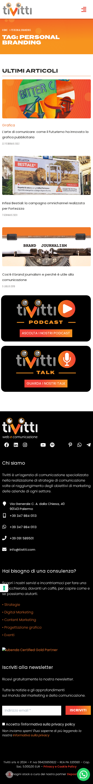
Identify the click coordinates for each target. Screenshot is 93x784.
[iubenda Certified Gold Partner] (30, 649)
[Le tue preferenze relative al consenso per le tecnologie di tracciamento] (4, 588)
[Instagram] (24, 445)
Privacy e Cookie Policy (60, 766)
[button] (83, 774)
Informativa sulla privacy (31, 735)
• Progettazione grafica (22, 627)
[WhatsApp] (79, 445)
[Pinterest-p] (70, 445)
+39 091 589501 (22, 538)
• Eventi (8, 634)
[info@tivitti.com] (4, 549)
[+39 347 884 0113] (4, 515)
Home (5, 30)
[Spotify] (52, 445)
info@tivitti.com (22, 549)
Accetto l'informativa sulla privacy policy (40, 724)
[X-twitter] (61, 445)
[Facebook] (6, 445)
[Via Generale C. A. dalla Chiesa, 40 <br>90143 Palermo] (4, 503)
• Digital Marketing (17, 612)
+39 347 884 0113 (23, 515)
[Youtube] (43, 445)
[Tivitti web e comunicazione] (17, 9)
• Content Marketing (19, 619)
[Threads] (34, 445)
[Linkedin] (15, 445)
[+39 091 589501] (4, 538)
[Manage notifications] (9, 774)
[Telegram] (88, 445)
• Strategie (11, 604)
